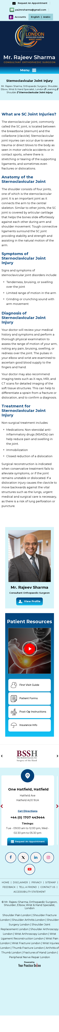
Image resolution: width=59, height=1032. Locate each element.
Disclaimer (20, 882)
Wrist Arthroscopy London (31, 933)
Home (5, 882)
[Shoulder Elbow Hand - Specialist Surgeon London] (29, 35)
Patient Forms (28, 698)
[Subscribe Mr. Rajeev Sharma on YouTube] (29, 869)
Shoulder (11, 92)
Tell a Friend (28, 887)
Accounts (20, 17)
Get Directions (35, 815)
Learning (51, 89)
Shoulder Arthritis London (28, 919)
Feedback (9, 887)
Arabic (47, 17)
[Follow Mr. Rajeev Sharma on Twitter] (23, 857)
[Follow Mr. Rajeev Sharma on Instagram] (48, 857)
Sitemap (50, 882)
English (35, 17)
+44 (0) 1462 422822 (35, 822)
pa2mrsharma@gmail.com (30, 9)
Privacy (36, 882)
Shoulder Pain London (17, 915)
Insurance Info (28, 725)
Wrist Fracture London (26, 943)
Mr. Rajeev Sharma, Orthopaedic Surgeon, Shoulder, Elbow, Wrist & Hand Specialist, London (30, 905)
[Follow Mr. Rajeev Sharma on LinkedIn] (36, 857)
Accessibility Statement (29, 891)
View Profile (32, 601)
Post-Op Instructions (32, 711)
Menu (24, 70)
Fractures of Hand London (39, 952)
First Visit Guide (29, 684)
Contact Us (47, 887)
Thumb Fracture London (28, 947)
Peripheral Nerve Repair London (29, 957)
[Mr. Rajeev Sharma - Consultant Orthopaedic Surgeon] (29, 58)
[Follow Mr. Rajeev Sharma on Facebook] (11, 857)
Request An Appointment (32, 3)
